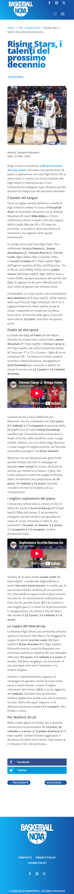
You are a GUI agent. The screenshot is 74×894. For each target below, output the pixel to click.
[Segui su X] (64, 3)
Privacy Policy (46, 857)
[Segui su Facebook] (49, 3)
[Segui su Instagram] (56, 3)
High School (16, 76)
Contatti (25, 857)
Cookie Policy (37, 863)
